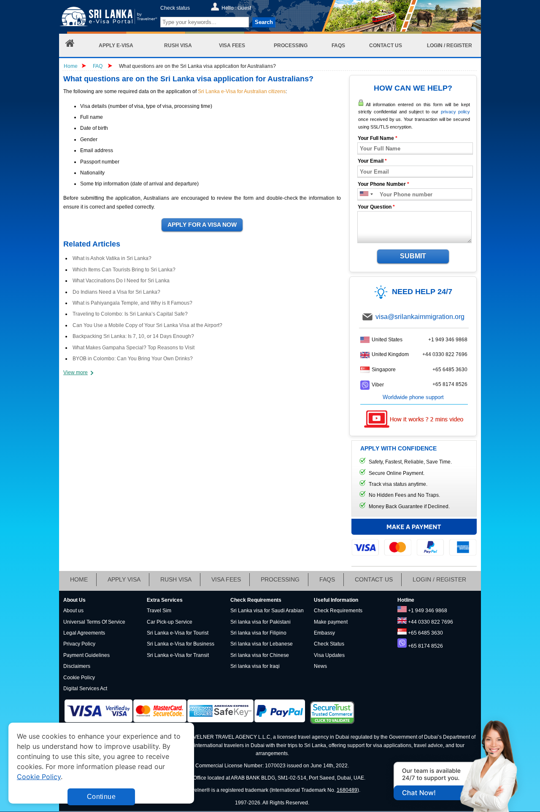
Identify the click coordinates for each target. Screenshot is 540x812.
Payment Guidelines (86, 655)
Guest (244, 8)
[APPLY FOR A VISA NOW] (202, 225)
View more (75, 372)
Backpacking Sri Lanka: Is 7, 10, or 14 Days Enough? (133, 336)
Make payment (331, 622)
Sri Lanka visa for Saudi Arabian (267, 611)
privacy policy (455, 111)
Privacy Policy (79, 644)
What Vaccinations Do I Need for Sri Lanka (121, 281)
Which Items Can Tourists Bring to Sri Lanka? (124, 270)
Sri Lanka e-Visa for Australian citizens (242, 91)
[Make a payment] (414, 537)
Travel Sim (159, 611)
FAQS (327, 579)
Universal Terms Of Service (94, 622)
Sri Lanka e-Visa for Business (180, 644)
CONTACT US (374, 579)
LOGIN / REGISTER (439, 579)
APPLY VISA (124, 579)
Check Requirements (338, 611)
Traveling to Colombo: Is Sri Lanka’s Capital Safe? (130, 314)
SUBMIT (413, 256)
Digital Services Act (85, 688)
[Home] (70, 45)
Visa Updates (329, 655)
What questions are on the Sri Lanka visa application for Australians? (197, 66)
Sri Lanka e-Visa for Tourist (177, 633)
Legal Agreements (84, 633)
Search (264, 22)
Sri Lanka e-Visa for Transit (178, 655)
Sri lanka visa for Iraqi (255, 666)
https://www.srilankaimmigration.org (108, 18)
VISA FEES (226, 579)
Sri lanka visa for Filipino (258, 633)
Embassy (324, 633)
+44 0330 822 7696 (444, 354)
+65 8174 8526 (449, 384)
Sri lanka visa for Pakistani (260, 622)
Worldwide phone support (413, 397)
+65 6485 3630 (449, 370)
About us (73, 611)
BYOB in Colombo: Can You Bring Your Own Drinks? (133, 359)
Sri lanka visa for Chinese (259, 655)
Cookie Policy (79, 678)
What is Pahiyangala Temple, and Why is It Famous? (132, 303)
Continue (101, 796)
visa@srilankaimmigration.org (419, 316)
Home (71, 66)
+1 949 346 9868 (447, 340)
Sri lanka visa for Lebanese (261, 644)
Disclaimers (76, 666)
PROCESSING (280, 579)
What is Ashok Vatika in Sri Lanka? (112, 258)
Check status (175, 8)
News (320, 666)
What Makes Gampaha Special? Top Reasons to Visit (133, 348)
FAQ (98, 66)
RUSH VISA (176, 579)
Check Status (329, 644)
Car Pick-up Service (169, 622)
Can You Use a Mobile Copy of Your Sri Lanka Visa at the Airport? (147, 325)
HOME (79, 579)
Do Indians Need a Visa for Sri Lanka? (116, 292)
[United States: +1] (363, 194)
